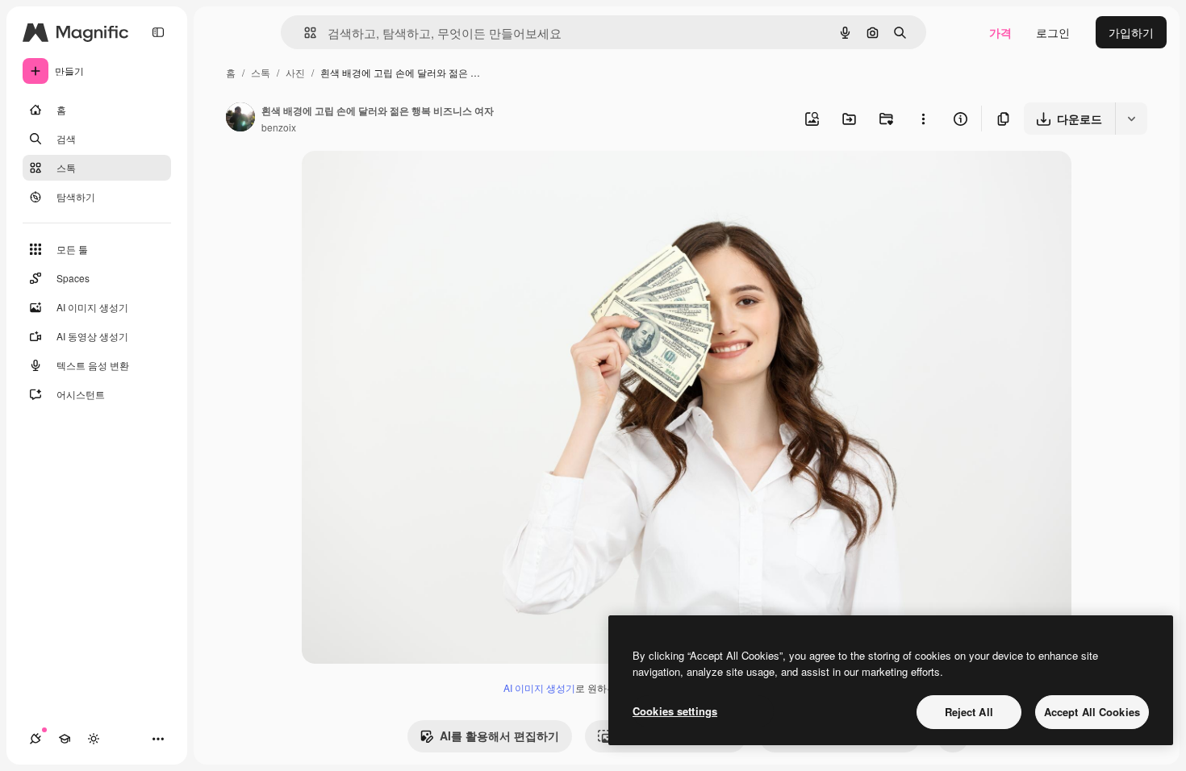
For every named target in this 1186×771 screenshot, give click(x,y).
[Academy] (64, 739)
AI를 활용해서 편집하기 (499, 735)
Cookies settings (675, 711)
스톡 (260, 72)
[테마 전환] (93, 739)
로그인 (1053, 32)
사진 (295, 72)
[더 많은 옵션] (923, 118)
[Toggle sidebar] (158, 32)
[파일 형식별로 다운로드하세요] (1131, 118)
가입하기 (1131, 32)
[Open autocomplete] (304, 33)
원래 (394, 181)
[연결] (35, 739)
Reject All (969, 711)
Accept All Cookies (1092, 711)
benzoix (278, 127)
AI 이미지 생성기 (539, 687)
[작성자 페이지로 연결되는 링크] (240, 118)
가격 (1000, 32)
